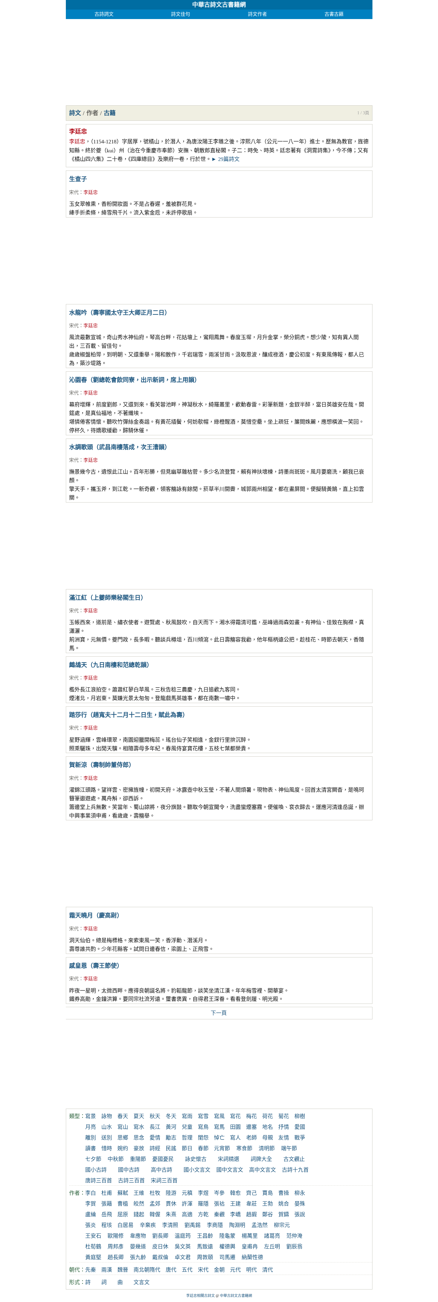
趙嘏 (251, 1215)
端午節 (289, 1148)
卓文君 (183, 1257)
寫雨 (187, 1116)
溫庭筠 (183, 1236)
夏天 (138, 1116)
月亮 (90, 1127)
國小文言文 (197, 1170)
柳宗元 (282, 1225)
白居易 (125, 1225)
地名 (267, 1127)
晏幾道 (138, 1247)
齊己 (251, 1193)
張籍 (106, 1204)
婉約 (122, 1148)
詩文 (75, 113)
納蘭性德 (252, 1257)
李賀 (90, 1204)
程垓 (106, 1225)
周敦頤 (205, 1257)
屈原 (122, 1215)
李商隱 (215, 1225)
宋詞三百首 (164, 1181)
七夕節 (93, 1159)
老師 (251, 1138)
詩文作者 (257, 14)
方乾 (203, 1215)
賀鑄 (283, 1215)
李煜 (203, 1193)
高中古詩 (161, 1170)
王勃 (267, 1204)
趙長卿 (116, 1257)
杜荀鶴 (93, 1247)
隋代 (155, 1270)
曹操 (283, 1193)
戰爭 (299, 1138)
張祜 (219, 1204)
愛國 (299, 1127)
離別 (90, 1138)
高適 (187, 1215)
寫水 (138, 1127)
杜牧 (155, 1193)
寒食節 (244, 1148)
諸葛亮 (272, 1236)
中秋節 (116, 1159)
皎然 (138, 1204)
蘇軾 (122, 1193)
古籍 (110, 113)
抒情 (283, 1127)
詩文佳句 (180, 14)
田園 (235, 1127)
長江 (155, 1127)
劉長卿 (160, 1236)
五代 (187, 1270)
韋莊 (251, 1204)
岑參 (219, 1193)
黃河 (171, 1127)
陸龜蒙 (227, 1236)
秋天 (155, 1116)
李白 (90, 1193)
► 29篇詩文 (225, 159)
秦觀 (219, 1215)
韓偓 (155, 1215)
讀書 (90, 1148)
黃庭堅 (93, 1257)
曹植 (122, 1204)
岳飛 (106, 1215)
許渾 (187, 1204)
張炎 (90, 1225)
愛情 (155, 1138)
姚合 (283, 1204)
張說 (299, 1215)
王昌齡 (205, 1236)
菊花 (283, 1116)
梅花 (251, 1116)
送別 (106, 1138)
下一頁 (219, 1013)
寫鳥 (203, 1127)
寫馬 (219, 1127)
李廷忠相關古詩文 (200, 1296)
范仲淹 (294, 1236)
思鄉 (122, 1138)
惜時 (106, 1148)
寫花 (235, 1116)
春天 (122, 1116)
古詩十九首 (295, 1170)
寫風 (219, 1116)
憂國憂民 (163, 1159)
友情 (283, 1138)
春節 (203, 1148)
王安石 (93, 1236)
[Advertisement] (219, 60)
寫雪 (203, 1116)
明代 (251, 1270)
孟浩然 (259, 1225)
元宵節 (222, 1148)
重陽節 (138, 1159)
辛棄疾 (148, 1225)
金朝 (219, 1270)
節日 (187, 1148)
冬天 (171, 1116)
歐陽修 (116, 1236)
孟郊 (155, 1204)
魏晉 (122, 1270)
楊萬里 (250, 1236)
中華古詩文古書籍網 (219, 4)
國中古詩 (128, 1170)
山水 (106, 1127)
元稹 (187, 1193)
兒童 (187, 1127)
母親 (267, 1138)
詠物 (106, 1116)
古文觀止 (294, 1159)
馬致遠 (205, 1247)
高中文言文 (262, 1170)
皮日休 (160, 1247)
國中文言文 (229, 1170)
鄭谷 (267, 1215)
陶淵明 (237, 1225)
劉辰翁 (294, 1247)
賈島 (267, 1193)
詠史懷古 (195, 1159)
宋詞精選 (228, 1159)
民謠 (171, 1148)
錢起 (138, 1215)
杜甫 (106, 1193)
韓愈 (235, 1193)
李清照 (170, 1225)
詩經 (155, 1148)
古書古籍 (334, 14)
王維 (138, 1193)
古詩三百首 (131, 1181)
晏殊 (299, 1204)
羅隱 (203, 1204)
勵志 (171, 1138)
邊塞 (251, 1127)
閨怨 (203, 1138)
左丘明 (272, 1247)
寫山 (122, 1127)
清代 (267, 1270)
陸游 (171, 1193)
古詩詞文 (104, 14)
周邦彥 (116, 1247)
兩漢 (106, 1270)
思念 (138, 1138)
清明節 (267, 1148)
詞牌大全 (261, 1159)
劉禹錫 (192, 1225)
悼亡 (219, 1138)
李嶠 (235, 1215)
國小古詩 (96, 1170)
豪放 (138, 1148)
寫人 (235, 1138)
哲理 (187, 1138)
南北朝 (141, 1270)
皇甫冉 (250, 1247)
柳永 (299, 1193)
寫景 (90, 1116)
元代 (235, 1270)
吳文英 (183, 1247)
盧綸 (90, 1215)
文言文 (141, 1282)
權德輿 (227, 1247)
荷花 (267, 1116)
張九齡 (138, 1257)
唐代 (171, 1270)
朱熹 (171, 1215)
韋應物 (138, 1236)
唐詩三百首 (98, 1181)
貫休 (171, 1204)
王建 (235, 1204)
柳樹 (299, 1116)
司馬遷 (227, 1257)
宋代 (74, 192)
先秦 (90, 1270)
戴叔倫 (160, 1257)
